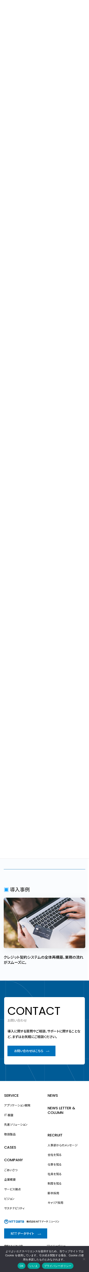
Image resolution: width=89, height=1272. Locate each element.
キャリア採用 (55, 1202)
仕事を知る (55, 1164)
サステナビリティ (14, 1208)
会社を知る (55, 1155)
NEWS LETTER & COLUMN (61, 1110)
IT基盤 (8, 1115)
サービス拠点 (12, 1189)
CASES (10, 1147)
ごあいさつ (10, 1170)
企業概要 (10, 1179)
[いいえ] (84, 1259)
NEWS (53, 1095)
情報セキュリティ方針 (13, 1246)
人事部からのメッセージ (63, 1145)
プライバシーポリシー (56, 1246)
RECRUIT (55, 1135)
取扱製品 (10, 1134)
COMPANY (13, 1159)
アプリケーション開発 (17, 1105)
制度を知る (55, 1183)
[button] (31, 1051)
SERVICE (11, 1095)
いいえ (34, 1265)
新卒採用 (53, 1193)
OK (22, 1265)
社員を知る (55, 1174)
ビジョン (9, 1199)
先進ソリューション (15, 1124)
